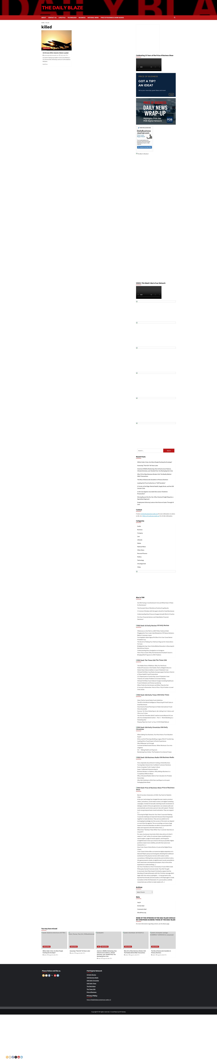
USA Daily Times (163, 695)
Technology (140, 560)
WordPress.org (141, 912)
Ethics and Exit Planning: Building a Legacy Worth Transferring (155, 739)
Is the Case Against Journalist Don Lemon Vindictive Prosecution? (152, 492)
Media (139, 543)
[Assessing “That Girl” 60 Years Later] (81, 940)
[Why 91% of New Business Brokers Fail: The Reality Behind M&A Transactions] (136, 940)
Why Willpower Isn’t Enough (145, 743)
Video (139, 567)
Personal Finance (142, 553)
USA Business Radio (167, 757)
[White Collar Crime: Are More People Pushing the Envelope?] (54, 940)
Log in (139, 902)
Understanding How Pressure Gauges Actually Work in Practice (155, 614)
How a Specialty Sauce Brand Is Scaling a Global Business (153, 763)
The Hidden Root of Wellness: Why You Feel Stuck (151, 665)
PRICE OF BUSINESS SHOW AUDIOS (112, 18)
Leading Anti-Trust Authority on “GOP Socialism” (151, 483)
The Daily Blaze (91, 986)
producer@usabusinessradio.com (51, 55)
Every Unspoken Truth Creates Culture (148, 767)
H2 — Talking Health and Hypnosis (147, 750)
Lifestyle (139, 540)
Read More (45, 64)
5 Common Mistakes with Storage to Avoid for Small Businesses (155, 611)
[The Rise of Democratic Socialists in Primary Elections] (163, 940)
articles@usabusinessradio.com (149, 514)
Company (140, 533)
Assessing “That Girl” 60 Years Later (147, 465)
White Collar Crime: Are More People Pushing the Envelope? (154, 462)
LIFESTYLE (62, 18)
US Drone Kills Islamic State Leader (56, 53)
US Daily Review (163, 625)
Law (138, 536)
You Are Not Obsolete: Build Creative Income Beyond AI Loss (155, 715)
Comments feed (141, 909)
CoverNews (114, 1012)
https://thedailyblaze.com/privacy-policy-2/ (99, 999)
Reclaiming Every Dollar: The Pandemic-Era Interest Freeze (154, 752)
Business (139, 529)
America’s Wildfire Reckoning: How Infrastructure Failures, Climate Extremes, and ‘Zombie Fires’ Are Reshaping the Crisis (155, 470)
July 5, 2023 (63, 55)
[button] (175, 17)
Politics (139, 557)
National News (46, 48)
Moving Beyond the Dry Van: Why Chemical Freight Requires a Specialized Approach (155, 498)
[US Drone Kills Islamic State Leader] (56, 40)
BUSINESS (82, 18)
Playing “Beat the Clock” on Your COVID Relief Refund (153, 722)
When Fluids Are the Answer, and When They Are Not (153, 685)
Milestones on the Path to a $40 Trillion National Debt (153, 631)
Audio (139, 526)
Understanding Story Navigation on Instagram (150, 650)
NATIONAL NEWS (93, 18)
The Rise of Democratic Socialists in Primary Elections (152, 479)
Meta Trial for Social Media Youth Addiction (150, 700)
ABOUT (43, 18)
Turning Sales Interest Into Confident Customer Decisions (154, 765)
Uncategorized (141, 563)
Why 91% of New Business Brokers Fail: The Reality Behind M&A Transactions (154, 475)
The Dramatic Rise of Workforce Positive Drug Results (153, 608)
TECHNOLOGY (72, 18)
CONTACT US (52, 18)
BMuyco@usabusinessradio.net (150, 516)
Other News (140, 550)
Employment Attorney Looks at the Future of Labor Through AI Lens (155, 503)
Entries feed (140, 906)
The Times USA (161, 660)
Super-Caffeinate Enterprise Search (147, 769)
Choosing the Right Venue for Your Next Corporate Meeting (154, 814)
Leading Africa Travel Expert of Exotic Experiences (151, 741)
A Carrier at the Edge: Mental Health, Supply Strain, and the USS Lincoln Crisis (155, 487)
